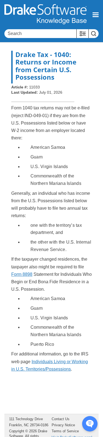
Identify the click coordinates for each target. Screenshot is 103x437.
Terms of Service (65, 431)
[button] (82, 33)
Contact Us (60, 419)
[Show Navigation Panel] (95, 14)
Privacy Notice (63, 425)
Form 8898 (21, 274)
